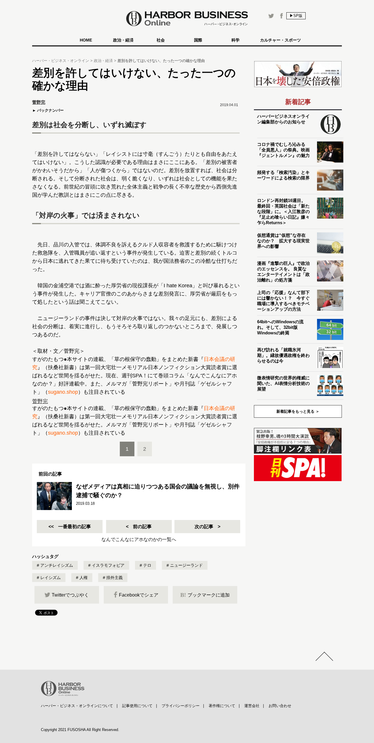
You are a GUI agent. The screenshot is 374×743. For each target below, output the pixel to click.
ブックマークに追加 (205, 595)
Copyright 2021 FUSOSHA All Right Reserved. (80, 730)
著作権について (222, 706)
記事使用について (137, 706)
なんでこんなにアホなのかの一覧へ (138, 539)
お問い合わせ (280, 706)
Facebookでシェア (138, 594)
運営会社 (251, 706)
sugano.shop (63, 392)
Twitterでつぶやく (70, 594)
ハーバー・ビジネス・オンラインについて (77, 706)
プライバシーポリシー (181, 706)
